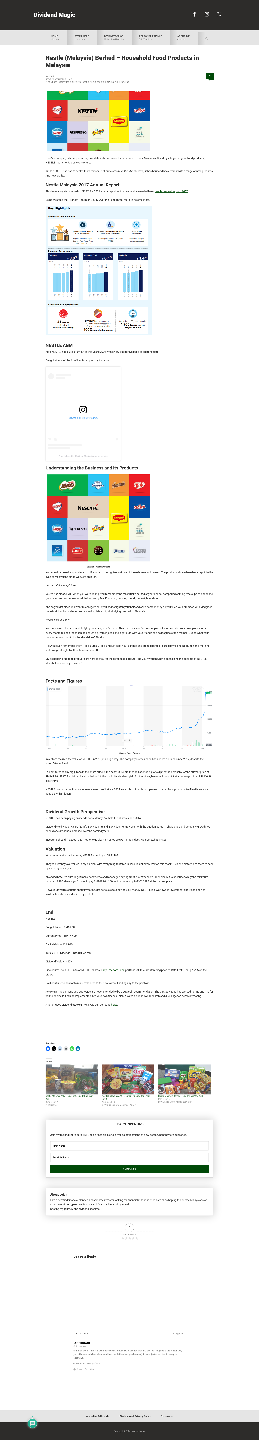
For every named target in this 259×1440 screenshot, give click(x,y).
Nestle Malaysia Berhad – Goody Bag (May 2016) (181, 1096)
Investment (123, 82)
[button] (207, 38)
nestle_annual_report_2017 (171, 191)
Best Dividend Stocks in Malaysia (99, 82)
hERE (114, 1004)
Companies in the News (70, 82)
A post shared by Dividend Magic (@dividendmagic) (83, 456)
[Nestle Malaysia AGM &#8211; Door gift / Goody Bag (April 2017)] (72, 1079)
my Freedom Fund (114, 970)
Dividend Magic (54, 14)
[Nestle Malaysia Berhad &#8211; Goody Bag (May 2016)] (185, 1079)
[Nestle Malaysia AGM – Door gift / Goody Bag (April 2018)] (128, 1079)
